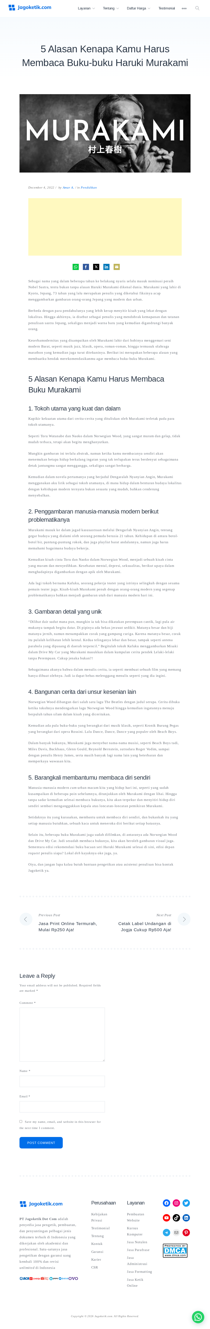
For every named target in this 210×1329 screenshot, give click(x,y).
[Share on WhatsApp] (76, 267)
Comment (27, 1002)
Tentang (108, 8)
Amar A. (68, 187)
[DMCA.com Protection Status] (175, 1256)
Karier (96, 1260)
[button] (198, 1317)
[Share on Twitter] (96, 267)
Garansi (97, 1252)
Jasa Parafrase (138, 1250)
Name (24, 1071)
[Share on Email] (117, 267)
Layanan (84, 8)
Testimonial (167, 8)
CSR (94, 1267)
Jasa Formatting (139, 1272)
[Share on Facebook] (86, 267)
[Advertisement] (105, 227)
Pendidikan (89, 187)
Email (24, 1096)
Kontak (97, 1244)
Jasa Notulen (137, 1242)
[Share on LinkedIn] (106, 267)
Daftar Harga (136, 8)
